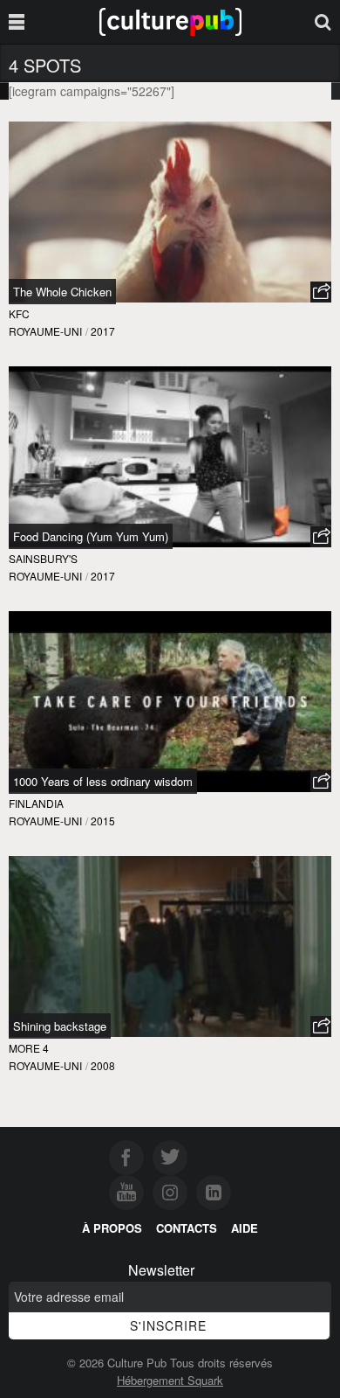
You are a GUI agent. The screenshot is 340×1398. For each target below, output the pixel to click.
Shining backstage (59, 1026)
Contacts (186, 1228)
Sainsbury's (43, 558)
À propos (112, 1228)
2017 (103, 330)
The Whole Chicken (62, 291)
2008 (103, 1065)
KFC (19, 313)
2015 (103, 820)
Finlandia (36, 803)
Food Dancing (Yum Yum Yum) (90, 536)
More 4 (29, 1047)
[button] (320, 292)
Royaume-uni (45, 330)
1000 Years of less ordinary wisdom (103, 781)
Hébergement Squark (170, 1380)
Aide (244, 1228)
